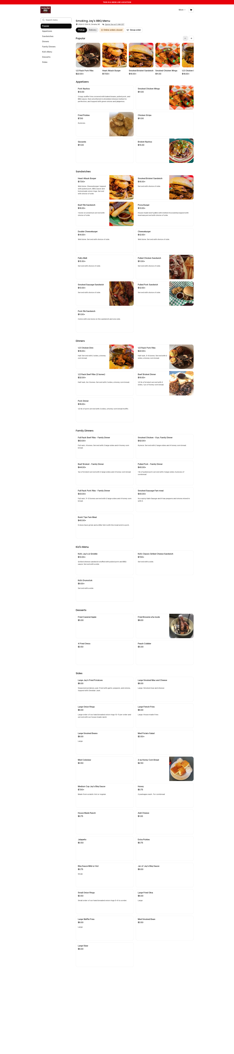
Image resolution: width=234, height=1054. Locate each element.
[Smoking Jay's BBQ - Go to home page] (45, 9)
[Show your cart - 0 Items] (191, 9)
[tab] (81, 30)
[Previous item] (185, 38)
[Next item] (191, 38)
